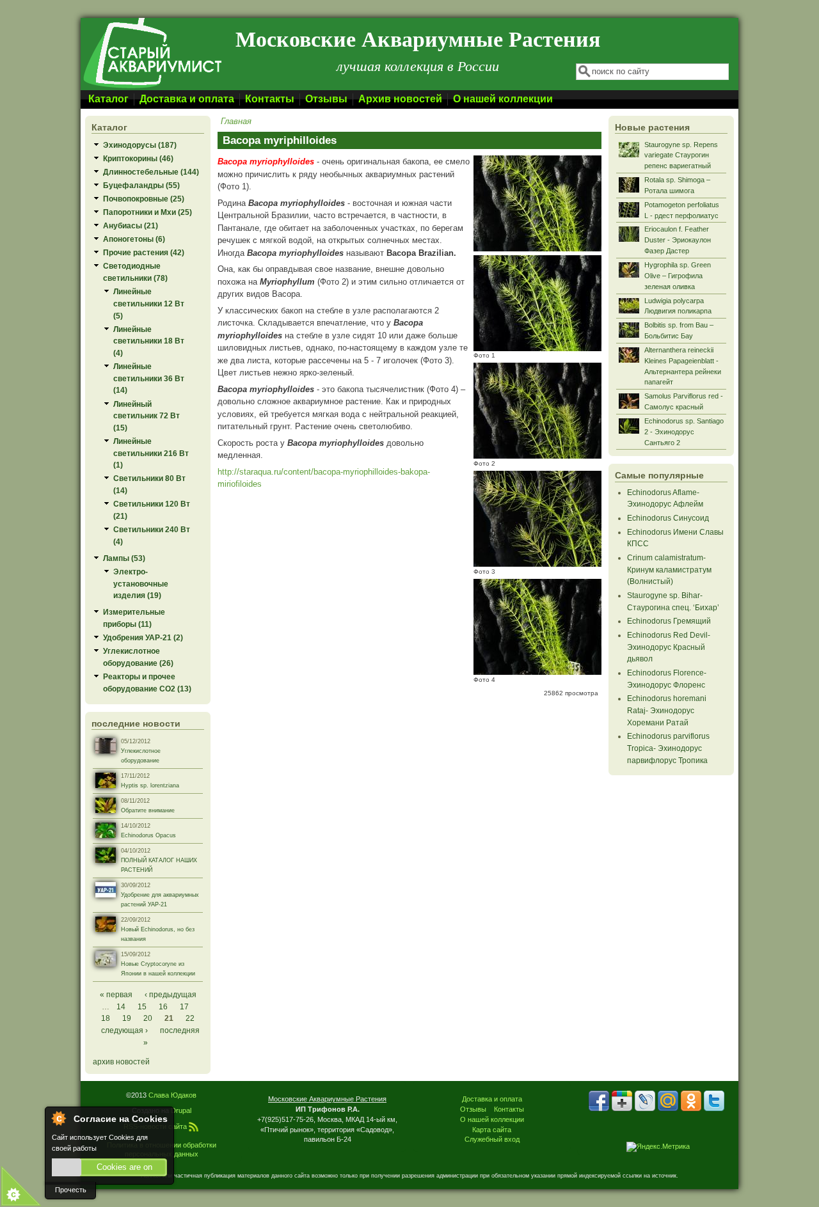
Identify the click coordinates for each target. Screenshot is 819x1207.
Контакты (269, 98)
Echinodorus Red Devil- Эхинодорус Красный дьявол (668, 647)
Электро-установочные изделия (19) (140, 583)
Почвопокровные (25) (143, 198)
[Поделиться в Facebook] (599, 1101)
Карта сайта (491, 1129)
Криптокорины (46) (138, 158)
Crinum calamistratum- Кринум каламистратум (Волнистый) (669, 569)
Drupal (181, 1110)
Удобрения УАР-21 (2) (143, 637)
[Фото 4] (537, 672)
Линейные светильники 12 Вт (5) (148, 303)
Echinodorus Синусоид (668, 518)
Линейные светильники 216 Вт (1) (151, 453)
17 (184, 1006)
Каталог (108, 98)
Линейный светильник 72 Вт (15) (146, 416)
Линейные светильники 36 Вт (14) (148, 378)
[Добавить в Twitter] (714, 1101)
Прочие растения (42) (143, 252)
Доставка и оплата (186, 98)
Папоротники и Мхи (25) (147, 212)
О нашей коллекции (503, 98)
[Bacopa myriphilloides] (537, 248)
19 (126, 1018)
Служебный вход (492, 1139)
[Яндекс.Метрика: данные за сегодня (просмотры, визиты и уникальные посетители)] (658, 1147)
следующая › (124, 1030)
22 (190, 1018)
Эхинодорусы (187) (140, 145)
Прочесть (70, 1190)
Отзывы (326, 98)
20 (147, 1018)
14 (120, 1006)
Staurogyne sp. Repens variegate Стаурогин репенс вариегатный (681, 155)
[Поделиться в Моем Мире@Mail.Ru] (668, 1101)
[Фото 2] (537, 456)
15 (142, 1006)
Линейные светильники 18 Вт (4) (148, 341)
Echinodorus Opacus (148, 835)
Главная (236, 121)
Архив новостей (400, 98)
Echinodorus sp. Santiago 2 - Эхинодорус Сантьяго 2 (684, 431)
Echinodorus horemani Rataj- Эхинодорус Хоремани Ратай (666, 710)
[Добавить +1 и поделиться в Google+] (622, 1101)
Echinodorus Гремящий (669, 621)
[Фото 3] (537, 564)
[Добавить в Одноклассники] (691, 1101)
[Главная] (152, 87)
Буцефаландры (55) (141, 185)
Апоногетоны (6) (134, 239)
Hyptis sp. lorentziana (150, 785)
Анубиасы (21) (130, 225)
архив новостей (121, 1061)
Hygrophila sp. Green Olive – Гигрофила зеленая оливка (677, 275)
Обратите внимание (148, 810)
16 (163, 1006)
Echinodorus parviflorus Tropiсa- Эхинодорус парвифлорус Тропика (668, 748)
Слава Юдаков (172, 1095)
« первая (116, 994)
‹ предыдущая (170, 994)
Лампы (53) (124, 558)
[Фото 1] (537, 348)
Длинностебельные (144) (151, 172)
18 (105, 1018)
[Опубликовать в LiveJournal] (645, 1101)
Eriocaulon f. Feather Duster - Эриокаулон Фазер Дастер (677, 240)
